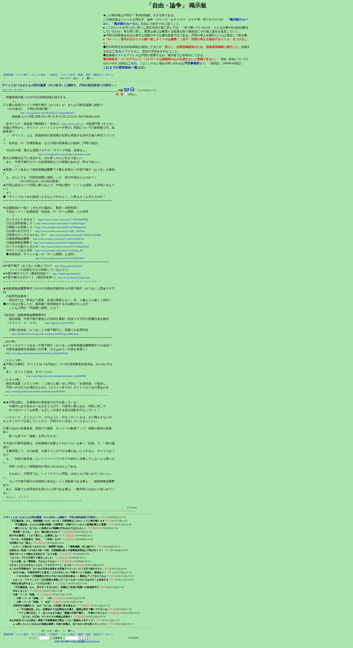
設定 (88, 74)
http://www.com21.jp (72, 124)
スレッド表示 (38, 74)
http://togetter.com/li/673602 (59, 323)
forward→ (20, 90)
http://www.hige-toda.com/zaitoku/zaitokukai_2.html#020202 (37, 353)
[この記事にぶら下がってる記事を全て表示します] (7, 522)
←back (4, 90)
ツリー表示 (22, 74)
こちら (117, 51)
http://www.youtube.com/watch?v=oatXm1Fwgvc (60, 223)
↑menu (10, 90)
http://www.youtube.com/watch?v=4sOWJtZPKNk (63, 219)
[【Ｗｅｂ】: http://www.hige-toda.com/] (132, 90)
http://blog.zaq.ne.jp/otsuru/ (69, 266)
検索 (80, 74)
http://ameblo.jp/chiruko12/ (67, 273)
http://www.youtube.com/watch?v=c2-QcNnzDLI (59, 258)
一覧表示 (53, 74)
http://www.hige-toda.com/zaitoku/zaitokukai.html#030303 (36, 391)
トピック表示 (68, 74)
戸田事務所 (192, 63)
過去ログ (98, 74)
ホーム (109, 74)
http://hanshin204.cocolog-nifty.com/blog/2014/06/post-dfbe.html (45, 334)
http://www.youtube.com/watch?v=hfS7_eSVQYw (60, 231)
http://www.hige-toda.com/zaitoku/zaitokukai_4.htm (64, 154)
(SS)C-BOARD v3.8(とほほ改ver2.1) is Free (76, 641)
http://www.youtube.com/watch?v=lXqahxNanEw (58, 242)
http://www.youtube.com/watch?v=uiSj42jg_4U (59, 250)
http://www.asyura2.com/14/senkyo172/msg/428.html (47, 112)
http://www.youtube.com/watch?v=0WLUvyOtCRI (75, 235)
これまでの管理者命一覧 (120, 67)
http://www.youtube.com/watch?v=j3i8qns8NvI (65, 246)
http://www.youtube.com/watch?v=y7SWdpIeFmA (61, 227)
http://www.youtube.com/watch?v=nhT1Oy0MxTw (58, 238)
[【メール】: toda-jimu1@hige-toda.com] (126, 90)
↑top (14, 90)
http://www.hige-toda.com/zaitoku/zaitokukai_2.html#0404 (56, 376)
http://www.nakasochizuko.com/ (74, 277)
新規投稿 (8, 74)
